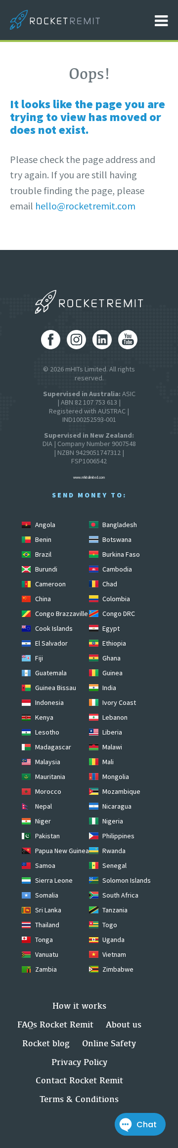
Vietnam (113, 954)
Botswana (116, 539)
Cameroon (50, 583)
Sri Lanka (47, 909)
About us (123, 1024)
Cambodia (116, 569)
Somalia (46, 895)
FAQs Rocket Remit (55, 1024)
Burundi (45, 569)
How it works (79, 1005)
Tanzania (114, 909)
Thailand (46, 924)
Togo (109, 924)
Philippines (117, 835)
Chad (109, 583)
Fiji (38, 658)
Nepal (43, 806)
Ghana (111, 658)
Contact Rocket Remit (79, 1080)
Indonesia (49, 702)
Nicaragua (116, 806)
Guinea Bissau (55, 687)
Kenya (43, 717)
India (108, 687)
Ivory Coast (118, 702)
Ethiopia (113, 643)
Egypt (110, 628)
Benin (42, 539)
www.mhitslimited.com (89, 477)
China (42, 598)
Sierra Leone (53, 880)
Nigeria (112, 821)
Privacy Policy (79, 1062)
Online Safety (109, 1043)
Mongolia (115, 776)
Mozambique (120, 791)
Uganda (113, 939)
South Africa (119, 895)
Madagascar (52, 746)
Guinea (112, 672)
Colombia (115, 598)
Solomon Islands (126, 880)
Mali (107, 761)
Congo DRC (118, 613)
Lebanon (114, 717)
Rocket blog (46, 1043)
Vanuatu (46, 954)
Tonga (43, 939)
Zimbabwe (117, 969)
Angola (44, 524)
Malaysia (47, 761)
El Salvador (51, 643)
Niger (42, 821)
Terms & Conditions (79, 1099)
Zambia (45, 969)
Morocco (47, 791)
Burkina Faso (120, 554)
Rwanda (113, 850)
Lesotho (46, 732)
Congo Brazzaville (61, 613)
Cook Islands (53, 628)
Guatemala (50, 672)
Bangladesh (119, 524)
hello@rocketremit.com (85, 206)
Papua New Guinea (61, 850)
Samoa (44, 865)
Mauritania (49, 776)
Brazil (42, 554)
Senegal (114, 865)
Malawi (111, 746)
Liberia (111, 732)
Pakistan (47, 835)
